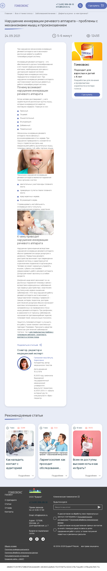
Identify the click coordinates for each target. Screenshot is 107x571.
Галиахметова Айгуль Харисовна (43, 359)
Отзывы (8, 508)
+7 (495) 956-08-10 (65, 4)
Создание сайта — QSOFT (14, 559)
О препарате (11, 500)
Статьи (8, 504)
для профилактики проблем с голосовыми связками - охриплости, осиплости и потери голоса (35, 334)
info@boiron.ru (63, 7)
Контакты (9, 512)
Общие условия (11, 546)
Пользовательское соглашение (17, 556)
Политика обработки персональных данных (21, 552)
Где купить (94, 5)
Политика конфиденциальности (17, 549)
